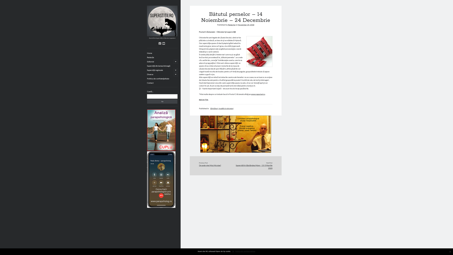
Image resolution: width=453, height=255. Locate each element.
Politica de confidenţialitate (158, 78)
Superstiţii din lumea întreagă (158, 66)
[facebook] (160, 43)
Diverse (150, 74)
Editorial (150, 61)
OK (233, 251)
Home (149, 53)
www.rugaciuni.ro (258, 94)
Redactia (231, 25)
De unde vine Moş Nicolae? (210, 165)
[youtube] (163, 43)
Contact (150, 83)
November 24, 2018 (246, 25)
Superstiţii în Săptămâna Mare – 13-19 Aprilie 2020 (254, 166)
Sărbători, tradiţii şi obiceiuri (221, 108)
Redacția (150, 57)
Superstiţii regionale (155, 70)
